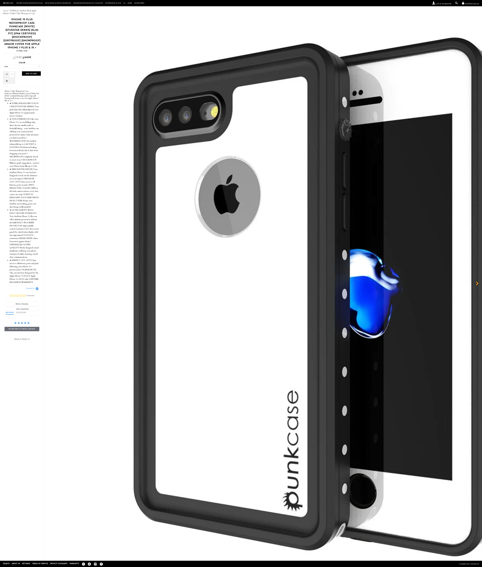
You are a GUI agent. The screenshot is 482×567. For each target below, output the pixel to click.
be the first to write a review (22, 329)
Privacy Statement (59, 563)
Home (5, 10)
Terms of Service (40, 563)
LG (124, 3)
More (130, 3)
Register (447, 4)
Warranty (74, 563)
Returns (26, 563)
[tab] (22, 304)
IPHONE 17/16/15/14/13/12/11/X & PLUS (30, 3)
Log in (438, 4)
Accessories (139, 3)
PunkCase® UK (474, 564)
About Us (16, 563)
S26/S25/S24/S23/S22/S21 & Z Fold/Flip (88, 3)
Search (6, 563)
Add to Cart (31, 74)
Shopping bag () (472, 4)
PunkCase (21, 50)
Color (22, 63)
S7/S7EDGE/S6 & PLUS (113, 3)
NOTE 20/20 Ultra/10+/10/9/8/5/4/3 (58, 3)
